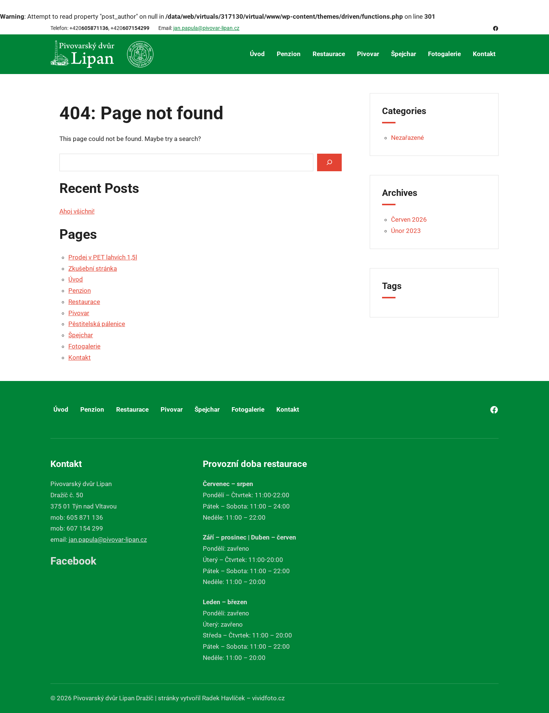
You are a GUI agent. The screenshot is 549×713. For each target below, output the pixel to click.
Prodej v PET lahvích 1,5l (102, 257)
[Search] (329, 162)
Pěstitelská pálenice (96, 324)
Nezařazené (407, 137)
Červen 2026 (409, 219)
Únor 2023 (406, 230)
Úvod (75, 279)
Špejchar (80, 335)
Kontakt (79, 357)
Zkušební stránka (92, 268)
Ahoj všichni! (76, 211)
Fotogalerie (84, 346)
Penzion (79, 290)
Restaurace (84, 301)
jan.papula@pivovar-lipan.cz (206, 28)
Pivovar (78, 313)
